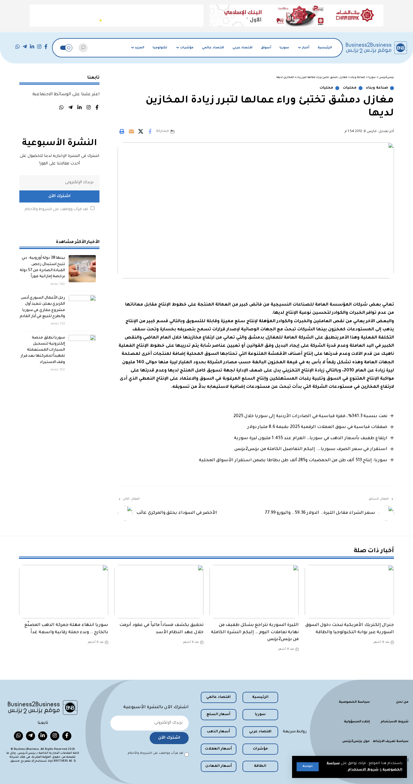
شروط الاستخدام (363, 770)
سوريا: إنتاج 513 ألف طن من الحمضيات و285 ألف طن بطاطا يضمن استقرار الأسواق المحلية (293, 460)
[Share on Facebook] (150, 131)
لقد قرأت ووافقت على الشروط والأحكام (56, 209)
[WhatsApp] (17, 47)
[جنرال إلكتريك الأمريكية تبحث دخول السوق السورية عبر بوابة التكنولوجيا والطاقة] (349, 591)
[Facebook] (46, 47)
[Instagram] (39, 47)
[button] (308, 766)
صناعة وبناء (377, 88)
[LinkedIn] (32, 47)
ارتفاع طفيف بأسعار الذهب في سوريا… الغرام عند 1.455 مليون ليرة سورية (310, 438)
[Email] (131, 131)
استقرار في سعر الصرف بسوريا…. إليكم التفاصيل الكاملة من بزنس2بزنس (310, 449)
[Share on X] (140, 131)
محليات (349, 88)
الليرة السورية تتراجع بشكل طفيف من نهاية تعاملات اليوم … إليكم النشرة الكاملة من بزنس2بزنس (255, 632)
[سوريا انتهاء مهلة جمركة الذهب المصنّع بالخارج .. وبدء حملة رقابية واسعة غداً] (63, 591)
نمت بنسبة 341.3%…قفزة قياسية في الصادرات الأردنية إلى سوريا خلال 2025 (310, 416)
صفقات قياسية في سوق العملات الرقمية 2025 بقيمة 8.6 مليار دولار (317, 427)
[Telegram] (24, 47)
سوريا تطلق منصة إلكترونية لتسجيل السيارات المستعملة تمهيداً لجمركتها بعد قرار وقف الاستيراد (43, 349)
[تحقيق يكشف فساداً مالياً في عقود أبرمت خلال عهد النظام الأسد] (158, 591)
